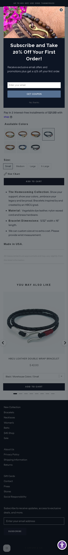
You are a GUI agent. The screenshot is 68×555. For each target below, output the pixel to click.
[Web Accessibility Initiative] (62, 545)
